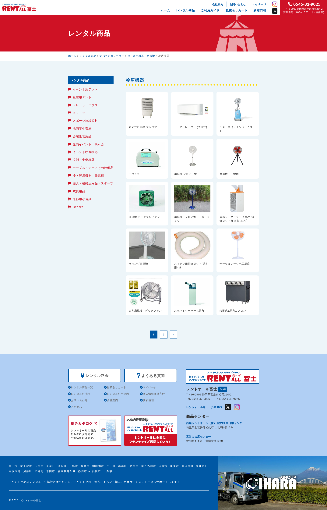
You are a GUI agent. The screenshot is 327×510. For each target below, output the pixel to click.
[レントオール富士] (272, 483)
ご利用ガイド (210, 10)
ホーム (165, 10)
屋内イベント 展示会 (88, 144)
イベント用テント (85, 89)
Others (78, 207)
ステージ (79, 113)
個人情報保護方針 (154, 393)
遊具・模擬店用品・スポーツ (93, 183)
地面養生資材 (82, 128)
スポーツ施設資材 (85, 121)
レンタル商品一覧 (82, 387)
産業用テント (82, 97)
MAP (223, 389)
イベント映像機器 (85, 152)
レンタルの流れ (80, 393)
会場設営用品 (82, 136)
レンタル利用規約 (118, 393)
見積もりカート (237, 10)
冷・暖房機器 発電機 (88, 175)
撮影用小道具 (82, 199)
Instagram (274, 4)
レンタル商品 (185, 10)
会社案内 (217, 4)
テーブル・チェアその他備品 (93, 168)
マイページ (259, 4)
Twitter (274, 11)
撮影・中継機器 (84, 160)
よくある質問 (152, 375)
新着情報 (260, 10)
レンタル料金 (96, 375)
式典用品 (79, 191)
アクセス (76, 406)
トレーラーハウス (85, 105)
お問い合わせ (238, 4)
